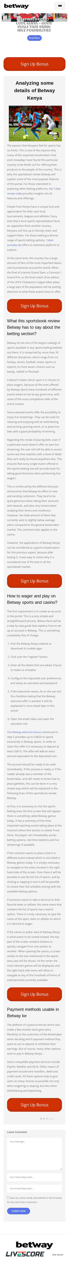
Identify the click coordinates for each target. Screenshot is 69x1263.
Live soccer (57, 1254)
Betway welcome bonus (26, 732)
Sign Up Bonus (34, 64)
